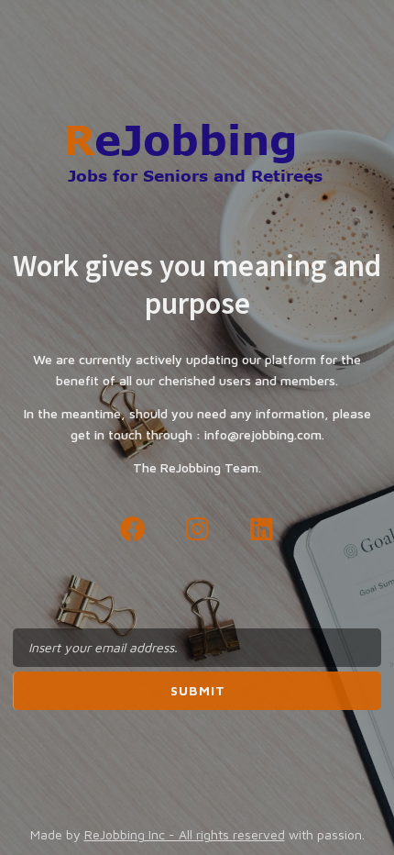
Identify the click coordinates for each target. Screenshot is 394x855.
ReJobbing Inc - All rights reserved (184, 834)
